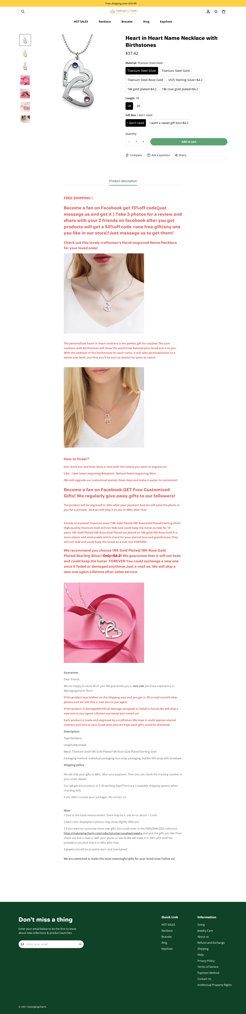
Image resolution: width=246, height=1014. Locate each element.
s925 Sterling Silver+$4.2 (185, 80)
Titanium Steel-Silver (141, 71)
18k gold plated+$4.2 (141, 89)
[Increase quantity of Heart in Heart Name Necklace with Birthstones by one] (143, 142)
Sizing (201, 924)
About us (203, 937)
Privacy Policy (206, 961)
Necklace (105, 21)
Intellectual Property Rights (214, 985)
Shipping (203, 949)
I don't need (135, 123)
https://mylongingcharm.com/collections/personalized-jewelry (103, 833)
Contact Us (204, 979)
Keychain (166, 21)
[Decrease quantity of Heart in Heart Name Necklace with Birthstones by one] (129, 142)
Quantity (131, 134)
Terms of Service (207, 967)
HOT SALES (81, 21)
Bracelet (127, 21)
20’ (138, 106)
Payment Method (208, 973)
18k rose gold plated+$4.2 (180, 89)
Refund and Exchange (211, 943)
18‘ (129, 106)
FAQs (200, 955)
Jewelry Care (205, 930)
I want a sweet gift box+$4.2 (168, 123)
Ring (146, 21)
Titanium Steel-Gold (176, 71)
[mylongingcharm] (123, 11)
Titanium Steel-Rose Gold (145, 80)
